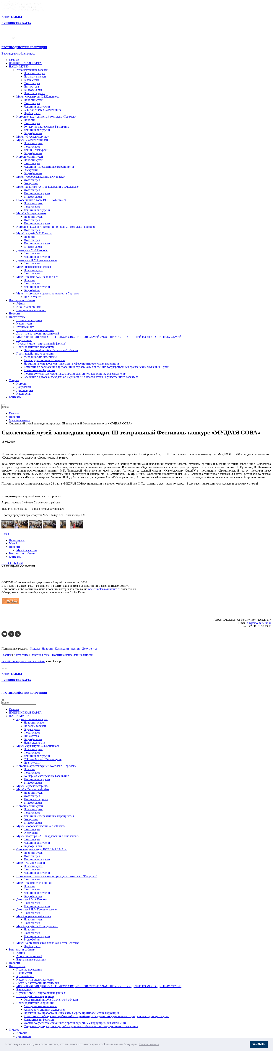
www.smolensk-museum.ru (104, 589)
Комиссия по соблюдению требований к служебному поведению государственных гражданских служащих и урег (96, 366)
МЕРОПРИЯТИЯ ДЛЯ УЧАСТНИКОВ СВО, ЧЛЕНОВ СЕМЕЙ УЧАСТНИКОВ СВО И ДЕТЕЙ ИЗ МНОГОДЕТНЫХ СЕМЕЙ (98, 336)
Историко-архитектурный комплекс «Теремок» (46, 116)
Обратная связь (40, 654)
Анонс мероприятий (29, 306)
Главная (14, 59)
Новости (29, 119)
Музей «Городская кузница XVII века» (41, 176)
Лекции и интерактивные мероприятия (49, 166)
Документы (23, 386)
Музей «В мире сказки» (31, 213)
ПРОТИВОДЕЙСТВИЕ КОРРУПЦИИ (24, 47)
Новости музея (33, 99)
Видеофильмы (33, 89)
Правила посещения (29, 320)
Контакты (15, 396)
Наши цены (23, 393)
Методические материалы (40, 356)
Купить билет (25, 326)
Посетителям (17, 316)
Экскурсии (31, 170)
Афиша (20, 303)
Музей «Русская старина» (32, 136)
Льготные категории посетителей (37, 333)
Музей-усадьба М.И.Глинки (34, 233)
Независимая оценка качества (35, 330)
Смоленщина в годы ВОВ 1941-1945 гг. (41, 200)
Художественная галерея (32, 69)
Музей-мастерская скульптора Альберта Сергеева (47, 293)
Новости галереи (34, 73)
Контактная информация (39, 370)
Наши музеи (24, 323)
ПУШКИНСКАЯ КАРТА (25, 63)
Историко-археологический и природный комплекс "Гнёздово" (56, 226)
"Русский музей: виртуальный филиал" (41, 343)
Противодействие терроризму (35, 346)
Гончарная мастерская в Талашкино (46, 126)
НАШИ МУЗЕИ (19, 66)
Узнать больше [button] (149, 1044)
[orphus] (10, 603)
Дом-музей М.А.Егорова (32, 250)
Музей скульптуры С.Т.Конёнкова (37, 96)
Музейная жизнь (26, 550)
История (21, 383)
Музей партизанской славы (33, 266)
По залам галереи (35, 76)
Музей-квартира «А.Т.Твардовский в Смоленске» (47, 186)
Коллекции (62, 648)
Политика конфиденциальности (72, 654)
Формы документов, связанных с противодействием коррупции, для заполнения (75, 373)
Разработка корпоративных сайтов (23, 661)
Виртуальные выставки (31, 310)
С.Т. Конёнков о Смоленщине (42, 109)
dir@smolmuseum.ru (259, 623)
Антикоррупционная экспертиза (44, 360)
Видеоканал (24, 340)
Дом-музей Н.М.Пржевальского (36, 260)
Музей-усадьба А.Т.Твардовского (37, 276)
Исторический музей (29, 156)
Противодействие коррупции (35, 353)
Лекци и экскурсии (36, 149)
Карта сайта (21, 654)
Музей (13, 543)
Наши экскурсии (34, 93)
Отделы (35, 648)
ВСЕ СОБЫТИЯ (12, 563)
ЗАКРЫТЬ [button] (258, 1044)
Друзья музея (24, 390)
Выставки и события (22, 300)
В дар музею (32, 79)
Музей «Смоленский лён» (32, 139)
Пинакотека (31, 86)
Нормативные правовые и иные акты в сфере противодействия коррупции (71, 363)
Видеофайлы (32, 290)
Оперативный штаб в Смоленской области (51, 350)
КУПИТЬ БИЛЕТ (11, 17)
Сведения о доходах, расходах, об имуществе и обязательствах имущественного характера (81, 376)
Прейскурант (32, 113)
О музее (14, 380)
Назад (5, 533)
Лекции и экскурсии (37, 106)
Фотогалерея (32, 83)
